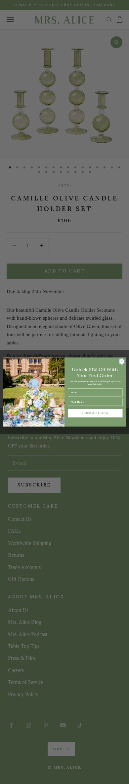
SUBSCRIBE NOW (95, 413)
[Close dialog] (122, 361)
